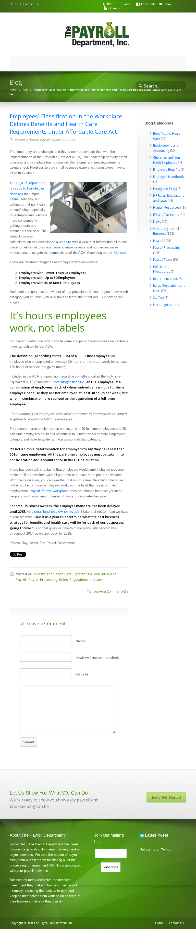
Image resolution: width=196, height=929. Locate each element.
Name (81, 641)
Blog (25, 90)
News (157, 221)
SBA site (119, 252)
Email (168, 4)
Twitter (127, 4)
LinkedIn (114, 8)
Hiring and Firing (165, 188)
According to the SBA (68, 382)
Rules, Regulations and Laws (81, 579)
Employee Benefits (166, 169)
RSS (110, 4)
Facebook (148, 4)
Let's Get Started (166, 797)
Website (82, 674)
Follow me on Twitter (156, 849)
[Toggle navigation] (17, 62)
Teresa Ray (37, 139)
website (65, 242)
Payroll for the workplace (49, 490)
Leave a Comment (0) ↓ (111, 591)
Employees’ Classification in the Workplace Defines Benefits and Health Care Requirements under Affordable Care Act (66, 123)
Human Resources (166, 207)
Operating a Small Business (95, 574)
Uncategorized (164, 305)
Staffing (158, 297)
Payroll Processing (43, 579)
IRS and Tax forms (166, 214)
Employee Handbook (168, 176)
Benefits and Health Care (52, 574)
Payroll (21, 579)
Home (14, 4)
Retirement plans (165, 279)
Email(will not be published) (97, 657)
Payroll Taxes (162, 259)
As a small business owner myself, (53, 511)
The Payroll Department (28, 182)
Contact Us (30, 4)
